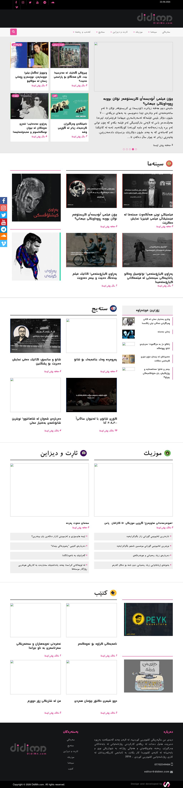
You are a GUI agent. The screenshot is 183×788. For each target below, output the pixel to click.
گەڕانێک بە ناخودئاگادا (73, 556)
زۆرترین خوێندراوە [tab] (147, 310)
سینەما (153, 32)
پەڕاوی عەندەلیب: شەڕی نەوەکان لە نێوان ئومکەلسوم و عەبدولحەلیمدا (30, 128)
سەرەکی (166, 32)
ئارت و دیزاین (120, 32)
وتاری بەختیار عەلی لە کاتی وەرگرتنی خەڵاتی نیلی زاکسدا (156, 321)
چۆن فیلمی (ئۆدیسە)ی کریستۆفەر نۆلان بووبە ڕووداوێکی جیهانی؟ (138, 101)
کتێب (54, 95)
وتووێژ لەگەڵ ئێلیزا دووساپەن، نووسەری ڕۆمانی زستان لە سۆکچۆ (31, 77)
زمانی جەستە (164, 332)
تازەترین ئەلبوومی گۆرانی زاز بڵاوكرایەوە (147, 536)
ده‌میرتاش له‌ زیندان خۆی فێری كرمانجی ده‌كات (155, 359)
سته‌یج (100, 308)
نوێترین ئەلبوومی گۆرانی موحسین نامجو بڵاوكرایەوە (142, 546)
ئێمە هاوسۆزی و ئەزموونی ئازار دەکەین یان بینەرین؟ (58, 536)
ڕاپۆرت (15, 95)
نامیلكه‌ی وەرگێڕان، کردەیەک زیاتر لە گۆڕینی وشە (72, 128)
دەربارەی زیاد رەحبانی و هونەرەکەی (150, 556)
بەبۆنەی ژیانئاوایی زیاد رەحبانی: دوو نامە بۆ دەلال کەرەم (140, 565)
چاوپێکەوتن (17, 44)
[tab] (35, 168)
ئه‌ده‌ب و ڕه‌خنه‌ (82, 32)
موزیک (138, 32)
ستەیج (101, 32)
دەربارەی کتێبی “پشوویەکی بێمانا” (67, 546)
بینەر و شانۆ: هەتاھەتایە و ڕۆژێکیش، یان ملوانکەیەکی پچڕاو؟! (156, 373)
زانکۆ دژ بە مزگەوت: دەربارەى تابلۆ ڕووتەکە (155, 346)
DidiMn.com (38, 784)
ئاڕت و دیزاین (58, 44)
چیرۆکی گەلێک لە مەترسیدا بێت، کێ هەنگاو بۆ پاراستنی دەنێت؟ (70, 77)
